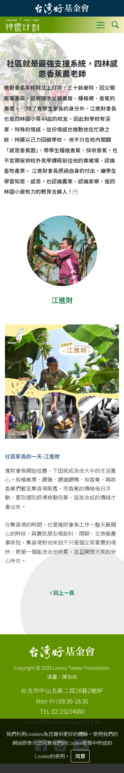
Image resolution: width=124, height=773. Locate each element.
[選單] (100, 25)
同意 (80, 755)
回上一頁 (63, 593)
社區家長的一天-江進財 (32, 456)
